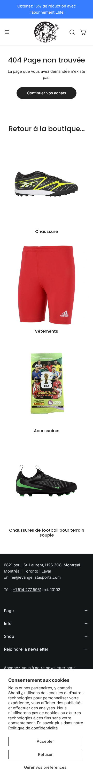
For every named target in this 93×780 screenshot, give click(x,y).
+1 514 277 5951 (27, 589)
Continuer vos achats (46, 92)
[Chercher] (72, 32)
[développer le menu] (7, 32)
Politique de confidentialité (33, 727)
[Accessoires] (46, 382)
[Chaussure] (46, 183)
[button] (83, 32)
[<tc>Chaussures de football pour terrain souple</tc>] (46, 482)
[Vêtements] (46, 283)
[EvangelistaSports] (46, 32)
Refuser (45, 754)
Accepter (45, 741)
